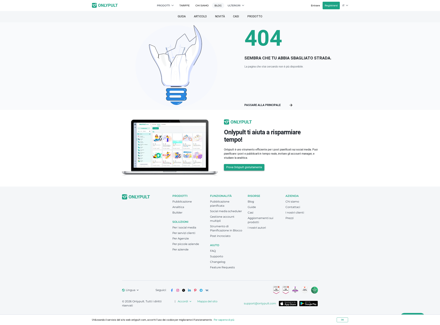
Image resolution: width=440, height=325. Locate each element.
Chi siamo (202, 5)
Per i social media (184, 227)
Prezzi (289, 218)
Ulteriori (234, 5)
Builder (177, 212)
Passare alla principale (262, 105)
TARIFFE (184, 5)
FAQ (213, 251)
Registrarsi (331, 5)
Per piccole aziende (185, 244)
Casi (250, 212)
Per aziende (180, 249)
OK (342, 320)
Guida (182, 16)
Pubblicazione (182, 201)
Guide (252, 207)
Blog (218, 5)
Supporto (216, 256)
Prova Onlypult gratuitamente (244, 167)
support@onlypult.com (260, 303)
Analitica (178, 207)
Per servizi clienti (183, 233)
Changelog (217, 262)
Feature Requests (222, 267)
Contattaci (292, 207)
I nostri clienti (294, 212)
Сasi (236, 16)
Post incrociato (220, 236)
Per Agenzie (180, 238)
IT (343, 5)
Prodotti (163, 5)
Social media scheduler (226, 211)
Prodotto (254, 16)
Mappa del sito (207, 301)
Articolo (200, 16)
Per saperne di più (224, 319)
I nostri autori (257, 227)
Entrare (315, 5)
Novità (220, 16)
